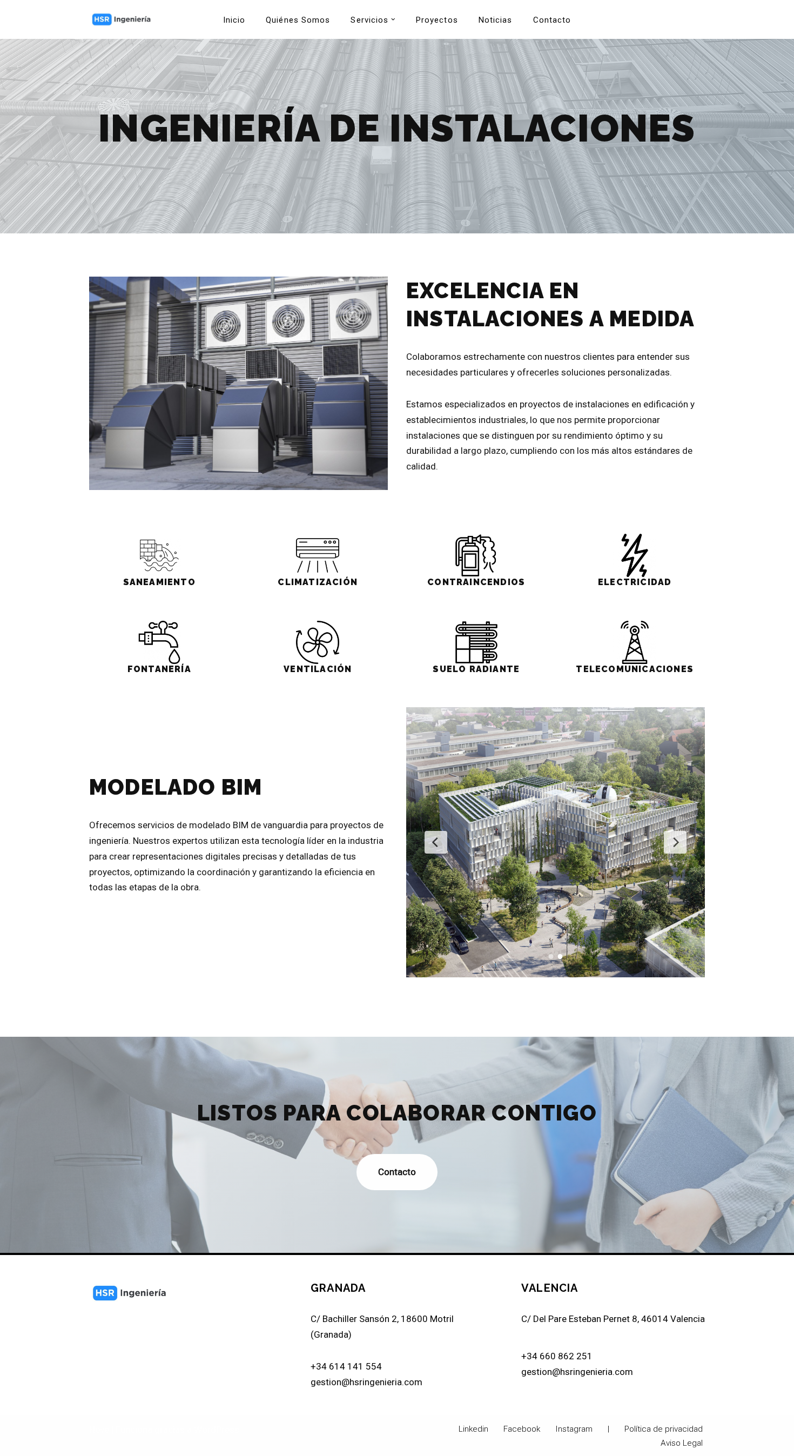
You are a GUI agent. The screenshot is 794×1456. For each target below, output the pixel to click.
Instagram (574, 1429)
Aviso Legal (682, 1443)
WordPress (216, 1429)
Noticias (496, 20)
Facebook (521, 1429)
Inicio (234, 20)
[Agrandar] (373, 290)
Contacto (552, 20)
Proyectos (437, 20)
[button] (393, 19)
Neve (99, 1429)
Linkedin (473, 1429)
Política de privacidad (663, 1429)
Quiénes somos (298, 20)
